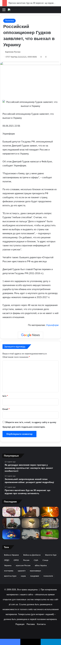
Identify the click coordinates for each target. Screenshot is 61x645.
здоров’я (21, 571)
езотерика (8, 571)
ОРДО (6, 560)
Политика (9, 20)
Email (6, 409)
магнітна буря (10, 576)
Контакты (41, 624)
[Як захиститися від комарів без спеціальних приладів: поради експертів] (50, 534)
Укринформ (52, 325)
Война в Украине (11, 555)
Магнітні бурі (50, 555)
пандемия (34, 576)
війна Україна (41, 565)
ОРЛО (16, 560)
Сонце (45, 560)
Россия (26, 560)
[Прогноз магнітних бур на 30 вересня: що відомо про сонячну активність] (50, 512)
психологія (48, 576)
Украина (7, 565)
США (36, 560)
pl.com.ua (13, 604)
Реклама (31, 624)
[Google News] (30, 335)
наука (23, 576)
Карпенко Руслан (12, 52)
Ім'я (5, 396)
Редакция (19, 624)
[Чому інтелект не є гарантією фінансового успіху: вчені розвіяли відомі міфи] (31, 523)
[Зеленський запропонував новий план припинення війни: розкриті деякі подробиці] (31, 512)
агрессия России (23, 565)
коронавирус (35, 571)
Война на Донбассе (32, 555)
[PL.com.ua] (14, 10)
